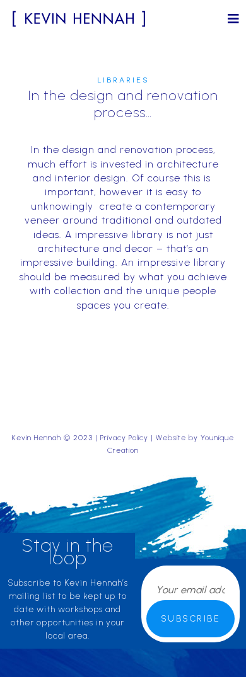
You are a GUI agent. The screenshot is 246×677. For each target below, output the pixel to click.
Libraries (123, 80)
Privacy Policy (124, 437)
